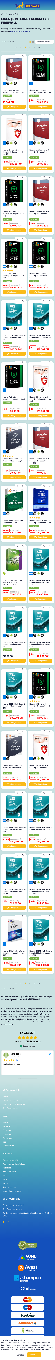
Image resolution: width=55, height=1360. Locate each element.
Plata (5, 1179)
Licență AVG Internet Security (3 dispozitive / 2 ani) (39, 706)
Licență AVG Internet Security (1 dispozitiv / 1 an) (40, 91)
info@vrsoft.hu (12, 1108)
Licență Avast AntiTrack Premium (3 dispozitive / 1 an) (13, 768)
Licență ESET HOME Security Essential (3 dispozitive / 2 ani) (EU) (40, 953)
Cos (4, 1142)
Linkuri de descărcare (12, 1191)
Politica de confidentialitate (14, 1104)
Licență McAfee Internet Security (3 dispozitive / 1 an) (39, 152)
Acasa (5, 1096)
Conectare (7, 1130)
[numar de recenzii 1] (8, 270)
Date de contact (9, 1187)
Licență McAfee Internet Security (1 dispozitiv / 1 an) (14, 91)
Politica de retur (9, 1172)
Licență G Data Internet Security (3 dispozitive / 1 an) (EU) (13, 152)
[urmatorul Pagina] (35, 47)
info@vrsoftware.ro (14, 1209)
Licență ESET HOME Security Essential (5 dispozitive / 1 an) (14, 644)
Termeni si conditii (10, 1100)
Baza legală (7, 1168)
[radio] (33, 42)
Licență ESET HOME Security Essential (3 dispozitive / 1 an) (14, 337)
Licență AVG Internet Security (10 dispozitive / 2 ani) (13, 214)
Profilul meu (7, 1138)
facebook (3, 1222)
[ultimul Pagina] (39, 47)
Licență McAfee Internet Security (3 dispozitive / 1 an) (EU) (39, 461)
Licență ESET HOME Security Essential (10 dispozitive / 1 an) (40, 830)
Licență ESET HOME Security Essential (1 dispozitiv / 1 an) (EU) (14, 706)
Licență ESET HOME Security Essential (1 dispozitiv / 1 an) (40, 336)
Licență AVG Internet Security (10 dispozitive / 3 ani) (13, 275)
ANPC (5, 1175)
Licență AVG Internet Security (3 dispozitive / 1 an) (39, 275)
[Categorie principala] (2, 14)
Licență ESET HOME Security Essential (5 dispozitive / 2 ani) (40, 644)
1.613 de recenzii (33, 1041)
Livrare (5, 1183)
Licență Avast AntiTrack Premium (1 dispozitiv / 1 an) (14, 460)
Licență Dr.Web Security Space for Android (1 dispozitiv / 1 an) (12, 582)
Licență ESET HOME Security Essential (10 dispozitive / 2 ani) (14, 830)
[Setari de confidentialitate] (8, 1222)
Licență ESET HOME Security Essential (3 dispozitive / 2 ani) (40, 582)
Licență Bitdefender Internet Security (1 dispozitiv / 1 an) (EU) (14, 953)
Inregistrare (7, 1134)
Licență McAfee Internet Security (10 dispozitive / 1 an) (40, 214)
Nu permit (20, 1355)
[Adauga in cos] (14, 107)
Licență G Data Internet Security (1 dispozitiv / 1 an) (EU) (40, 399)
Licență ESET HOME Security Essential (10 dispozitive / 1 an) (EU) (14, 891)
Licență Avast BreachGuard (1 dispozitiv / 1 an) (14, 522)
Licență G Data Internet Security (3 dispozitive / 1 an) (39, 768)
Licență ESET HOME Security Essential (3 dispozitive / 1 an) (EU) (40, 891)
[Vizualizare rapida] (22, 55)
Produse (6, 1126)
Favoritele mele (9, 1146)
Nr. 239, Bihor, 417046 (15, 1205)
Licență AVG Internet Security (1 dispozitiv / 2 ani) (14, 398)
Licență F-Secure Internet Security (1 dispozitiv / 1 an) (40, 522)
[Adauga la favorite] (17, 55)
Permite (33, 1355)
